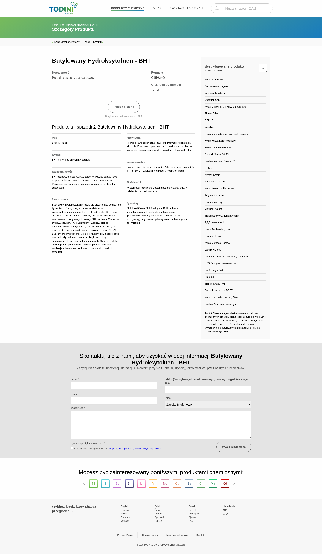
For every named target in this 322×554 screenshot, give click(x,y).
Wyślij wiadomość (234, 446)
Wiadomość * (78, 407)
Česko (157, 510)
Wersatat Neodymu (215, 93)
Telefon (206, 381)
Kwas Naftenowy (214, 79)
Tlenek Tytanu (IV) (215, 283)
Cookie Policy (150, 535)
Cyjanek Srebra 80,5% (217, 154)
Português (194, 513)
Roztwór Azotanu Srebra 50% (220, 161)
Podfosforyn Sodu (214, 270)
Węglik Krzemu (94, 41)
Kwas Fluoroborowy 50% (218, 147)
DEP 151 (209, 120)
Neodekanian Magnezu (217, 86)
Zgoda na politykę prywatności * (88, 443)
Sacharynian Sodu (215, 181)
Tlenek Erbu (211, 113)
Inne (62, 25)
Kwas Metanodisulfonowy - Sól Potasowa (227, 134)
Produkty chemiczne (127, 8)
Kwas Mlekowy (213, 236)
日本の (192, 517)
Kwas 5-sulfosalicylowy (217, 229)
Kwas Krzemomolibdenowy (219, 188)
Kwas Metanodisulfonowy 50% (221, 297)
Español (124, 510)
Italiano (124, 513)
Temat (168, 398)
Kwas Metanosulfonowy (66, 41)
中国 (191, 520)
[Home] (63, 8)
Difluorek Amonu (213, 208)
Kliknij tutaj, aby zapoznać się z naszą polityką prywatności (134, 448)
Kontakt (200, 535)
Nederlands (229, 506)
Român (158, 513)
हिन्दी (225, 510)
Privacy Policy (125, 535)
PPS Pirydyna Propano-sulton (221, 263)
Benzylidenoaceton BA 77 (219, 290)
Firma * (74, 394)
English (124, 506)
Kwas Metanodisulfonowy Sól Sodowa (225, 106)
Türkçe (158, 520)
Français (125, 517)
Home (55, 25)
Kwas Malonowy (213, 202)
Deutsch (124, 520)
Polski (157, 506)
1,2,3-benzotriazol (214, 222)
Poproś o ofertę (124, 106)
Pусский (159, 517)
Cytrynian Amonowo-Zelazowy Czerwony (227, 256)
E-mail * (75, 379)
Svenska (193, 510)
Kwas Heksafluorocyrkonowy (220, 140)
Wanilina (209, 127)
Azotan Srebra (212, 174)
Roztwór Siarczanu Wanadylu (220, 304)
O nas (157, 8)
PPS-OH (209, 168)
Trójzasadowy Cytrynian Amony (222, 215)
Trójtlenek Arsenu (214, 195)
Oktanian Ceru (212, 99)
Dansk (192, 506)
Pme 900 (209, 277)
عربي (225, 513)
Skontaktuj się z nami (186, 8)
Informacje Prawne (177, 535)
